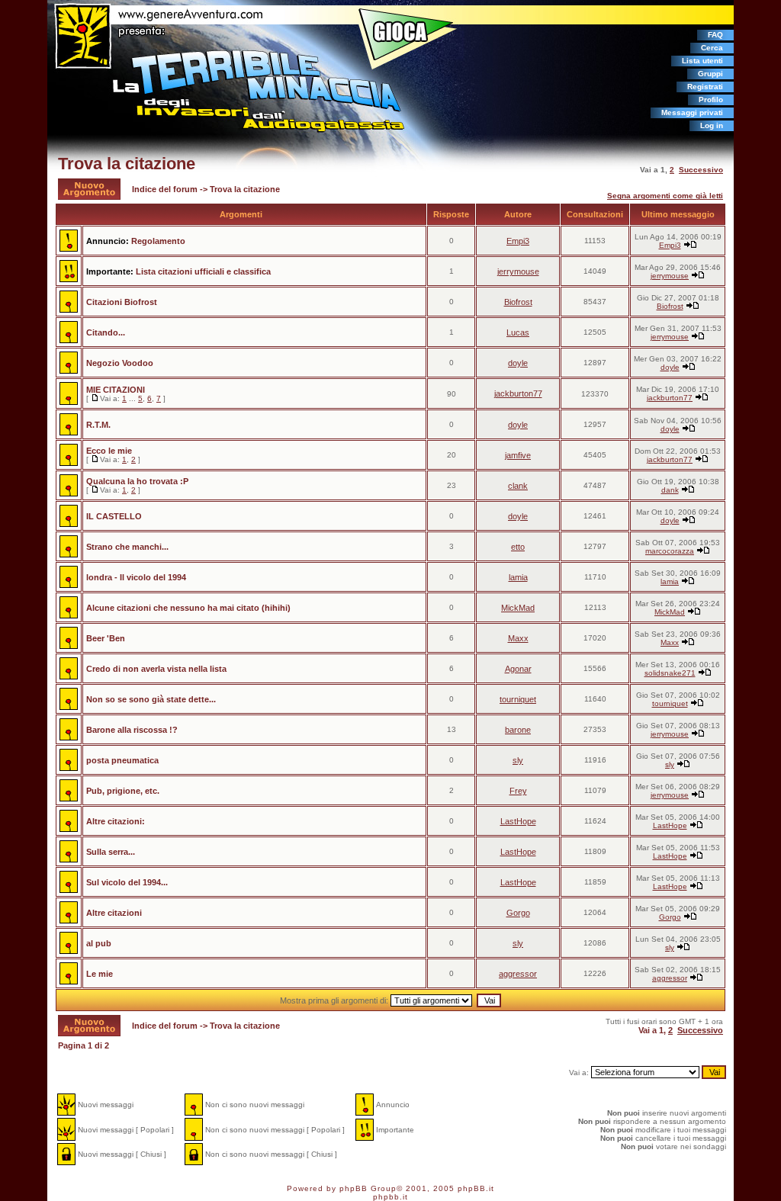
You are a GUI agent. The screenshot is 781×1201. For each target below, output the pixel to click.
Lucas (517, 332)
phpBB (353, 1188)
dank (670, 490)
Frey (518, 790)
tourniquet (518, 699)
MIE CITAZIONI (115, 389)
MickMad (518, 607)
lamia (518, 577)
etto (518, 546)
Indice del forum (165, 189)
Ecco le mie (109, 450)
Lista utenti (702, 60)
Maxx (518, 638)
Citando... (105, 332)
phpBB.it (476, 1188)
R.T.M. (98, 424)
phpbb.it (390, 1197)
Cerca (712, 47)
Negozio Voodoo (119, 363)
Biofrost (518, 302)
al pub (98, 943)
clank (518, 485)
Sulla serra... (110, 851)
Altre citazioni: (115, 821)
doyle (518, 363)
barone (518, 729)
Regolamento (158, 241)
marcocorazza (669, 551)
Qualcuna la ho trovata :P (137, 481)
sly (518, 760)
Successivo (701, 169)
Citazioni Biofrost (121, 302)
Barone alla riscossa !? (132, 729)
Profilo (711, 99)
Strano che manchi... (127, 546)
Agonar (518, 668)
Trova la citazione (126, 163)
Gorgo (518, 912)
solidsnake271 (670, 673)
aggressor (518, 973)
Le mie (99, 973)
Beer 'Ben (105, 638)
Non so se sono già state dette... (151, 699)
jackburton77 (518, 393)
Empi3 (517, 241)
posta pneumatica (122, 760)
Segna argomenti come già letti (665, 195)
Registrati (705, 86)
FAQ (715, 35)
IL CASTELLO (114, 516)
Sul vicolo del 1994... (127, 882)
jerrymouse (518, 271)
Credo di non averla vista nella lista (156, 668)
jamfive (518, 455)
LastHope (518, 821)
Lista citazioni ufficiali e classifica (203, 271)
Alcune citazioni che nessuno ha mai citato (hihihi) (188, 607)
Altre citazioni (114, 912)
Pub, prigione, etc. (122, 790)
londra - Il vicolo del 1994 (136, 577)
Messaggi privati (692, 112)
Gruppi (710, 73)
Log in (711, 125)
